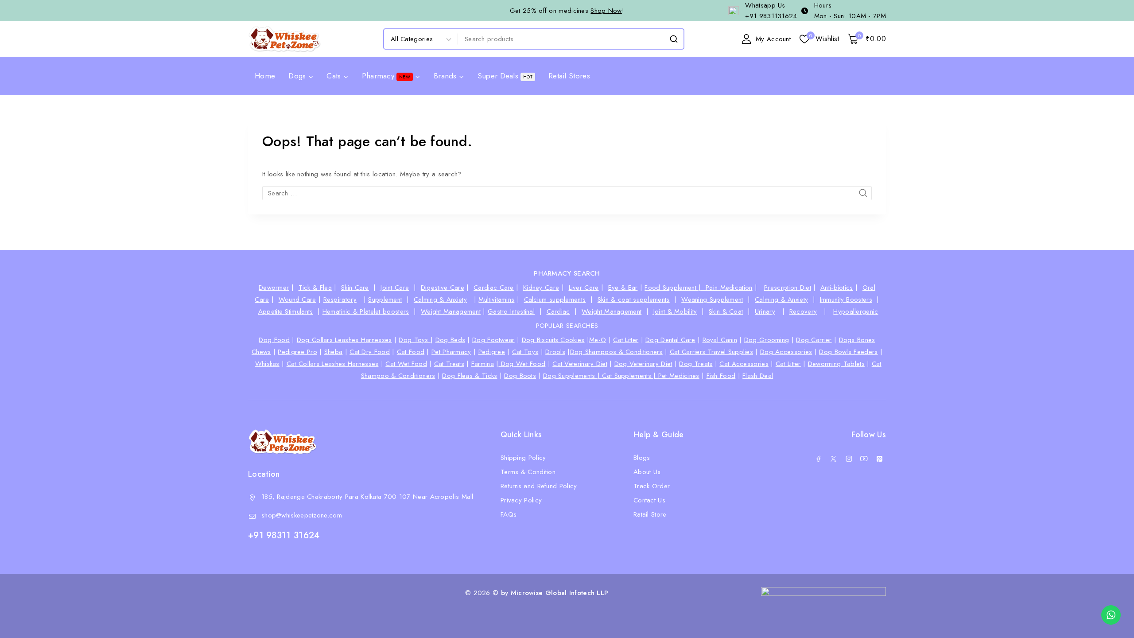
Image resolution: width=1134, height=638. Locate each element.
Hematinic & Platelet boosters (365, 311)
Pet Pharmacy (451, 352)
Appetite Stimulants (285, 311)
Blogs (641, 458)
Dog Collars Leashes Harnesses (344, 340)
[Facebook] (818, 458)
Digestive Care (442, 287)
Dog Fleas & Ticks (469, 376)
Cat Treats (449, 364)
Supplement (385, 299)
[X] (833, 458)
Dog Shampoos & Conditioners (616, 352)
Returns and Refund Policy (539, 486)
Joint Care (395, 287)
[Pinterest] (879, 458)
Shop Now (605, 11)
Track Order (651, 486)
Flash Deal (757, 376)
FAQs (509, 514)
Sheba (333, 352)
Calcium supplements (555, 299)
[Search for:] (567, 193)
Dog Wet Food (521, 364)
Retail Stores (569, 75)
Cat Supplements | (630, 376)
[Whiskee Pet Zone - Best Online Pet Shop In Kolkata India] (284, 39)
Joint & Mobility (675, 311)
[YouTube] (864, 458)
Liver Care (584, 287)
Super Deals (505, 75)
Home (265, 75)
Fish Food (721, 376)
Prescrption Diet (787, 287)
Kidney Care (541, 287)
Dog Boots (520, 376)
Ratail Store (650, 514)
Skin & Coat (726, 311)
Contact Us (649, 500)
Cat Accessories (744, 364)
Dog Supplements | (572, 376)
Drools (555, 352)
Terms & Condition (528, 472)
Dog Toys (415, 340)
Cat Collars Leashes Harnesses (333, 364)
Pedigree (491, 352)
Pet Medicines (678, 376)
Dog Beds (450, 340)
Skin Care (355, 287)
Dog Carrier (813, 340)
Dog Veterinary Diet (643, 364)
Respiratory (340, 299)
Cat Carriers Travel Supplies (711, 352)
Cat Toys (525, 352)
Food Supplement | (675, 287)
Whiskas (267, 364)
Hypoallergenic (855, 311)
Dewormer (274, 287)
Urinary (765, 311)
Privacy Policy (521, 500)
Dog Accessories (786, 352)
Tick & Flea (315, 287)
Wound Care (297, 299)
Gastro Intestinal (511, 311)
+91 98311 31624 (284, 535)
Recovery (803, 311)
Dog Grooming (766, 340)
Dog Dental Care (670, 340)
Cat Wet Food (406, 364)
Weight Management (451, 311)
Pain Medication (729, 287)
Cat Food (410, 352)
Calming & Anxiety (440, 299)
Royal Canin (720, 340)
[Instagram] (848, 458)
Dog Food (274, 340)
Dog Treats (695, 364)
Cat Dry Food (370, 352)
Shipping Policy (523, 458)
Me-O (597, 340)
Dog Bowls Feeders (848, 352)
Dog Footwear (493, 340)
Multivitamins (496, 299)
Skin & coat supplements (634, 299)
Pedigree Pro (297, 352)
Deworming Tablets (836, 364)
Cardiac (558, 311)
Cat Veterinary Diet (579, 364)
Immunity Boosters (846, 299)
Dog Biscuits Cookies (553, 340)
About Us (646, 472)
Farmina (482, 364)
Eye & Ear (623, 287)
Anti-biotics (836, 287)
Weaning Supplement (712, 299)
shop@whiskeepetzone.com (301, 515)
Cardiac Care (494, 287)
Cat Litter (625, 340)
